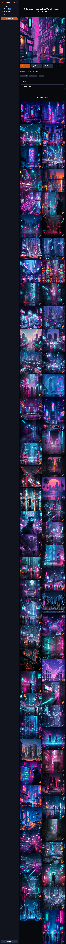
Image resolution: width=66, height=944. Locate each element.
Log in (9, 938)
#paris (41, 76)
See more (38, 71)
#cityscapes (33, 76)
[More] (57, 65)
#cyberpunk (24, 76)
